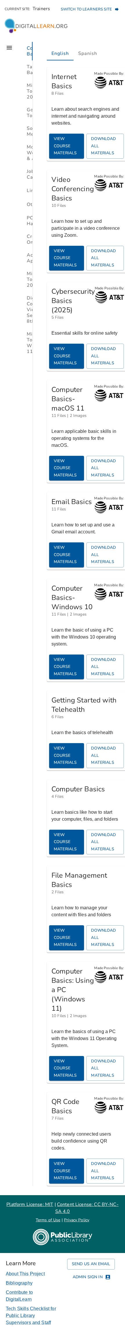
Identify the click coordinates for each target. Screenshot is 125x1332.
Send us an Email (91, 1264)
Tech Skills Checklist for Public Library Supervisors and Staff (31, 1315)
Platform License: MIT (29, 1204)
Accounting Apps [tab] (30, 258)
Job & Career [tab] (30, 174)
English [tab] (60, 53)
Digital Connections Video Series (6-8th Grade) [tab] (30, 310)
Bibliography (19, 1283)
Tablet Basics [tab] (30, 70)
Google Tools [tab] (30, 113)
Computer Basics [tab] (30, 51)
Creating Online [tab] (30, 239)
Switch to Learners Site (86, 9)
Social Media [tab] (30, 131)
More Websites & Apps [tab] (30, 153)
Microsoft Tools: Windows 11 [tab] (30, 343)
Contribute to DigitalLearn (19, 1296)
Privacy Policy (76, 1220)
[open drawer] (9, 47)
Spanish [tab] (87, 53)
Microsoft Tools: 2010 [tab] (30, 91)
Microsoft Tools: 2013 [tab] (30, 279)
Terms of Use (48, 1220)
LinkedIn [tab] (30, 190)
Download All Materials (103, 146)
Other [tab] (30, 204)
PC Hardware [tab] (30, 221)
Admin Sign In (88, 1277)
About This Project (25, 1273)
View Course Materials (65, 146)
